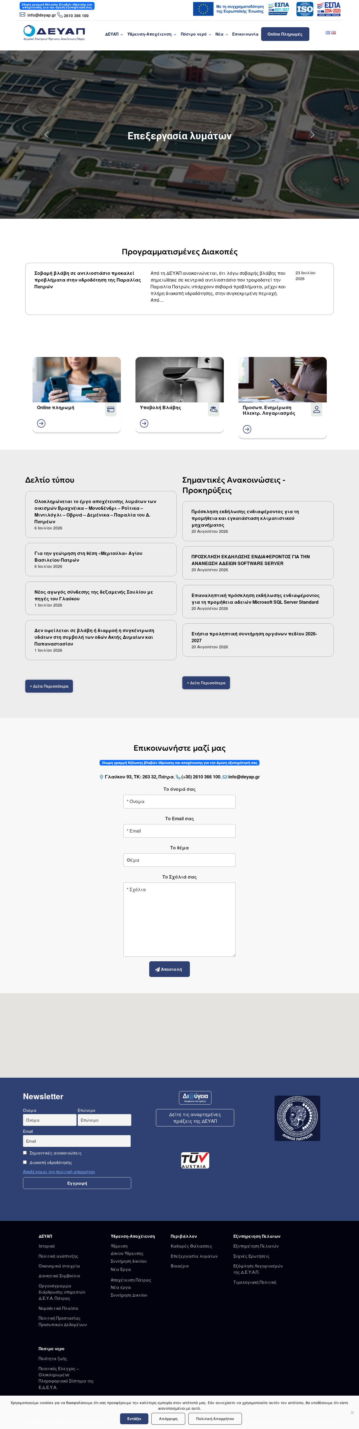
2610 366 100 (76, 15)
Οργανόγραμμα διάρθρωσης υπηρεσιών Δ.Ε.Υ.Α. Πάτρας (62, 1292)
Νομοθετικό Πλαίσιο (58, 1308)
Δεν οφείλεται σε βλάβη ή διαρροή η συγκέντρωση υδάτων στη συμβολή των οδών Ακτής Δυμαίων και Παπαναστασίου (94, 637)
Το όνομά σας (180, 789)
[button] (46, 134)
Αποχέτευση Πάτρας (131, 1280)
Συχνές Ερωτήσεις (251, 1256)
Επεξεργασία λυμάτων (194, 1256)
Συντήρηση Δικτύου (129, 1295)
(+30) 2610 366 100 (200, 776)
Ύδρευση (119, 1246)
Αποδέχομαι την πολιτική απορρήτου (59, 1171)
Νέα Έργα (121, 1269)
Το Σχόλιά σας (179, 876)
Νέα (219, 34)
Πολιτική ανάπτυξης (58, 1256)
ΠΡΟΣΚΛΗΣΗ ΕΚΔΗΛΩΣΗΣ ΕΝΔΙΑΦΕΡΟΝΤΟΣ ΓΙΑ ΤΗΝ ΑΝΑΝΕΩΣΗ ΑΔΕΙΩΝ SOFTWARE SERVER (251, 559)
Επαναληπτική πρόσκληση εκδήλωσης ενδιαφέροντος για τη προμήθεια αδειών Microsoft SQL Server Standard (256, 598)
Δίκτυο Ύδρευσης (127, 1253)
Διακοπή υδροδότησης (50, 1162)
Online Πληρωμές (285, 34)
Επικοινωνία (245, 34)
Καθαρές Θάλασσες (191, 1246)
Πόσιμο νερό (194, 34)
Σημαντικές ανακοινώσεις (55, 1153)
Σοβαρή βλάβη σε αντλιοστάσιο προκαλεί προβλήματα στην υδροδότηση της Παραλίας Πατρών (87, 280)
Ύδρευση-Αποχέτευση (149, 34)
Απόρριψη (168, 1418)
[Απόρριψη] (352, 1412)
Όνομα (29, 1110)
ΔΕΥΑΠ (111, 34)
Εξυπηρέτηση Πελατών (256, 1246)
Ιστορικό (47, 1246)
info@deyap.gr (41, 15)
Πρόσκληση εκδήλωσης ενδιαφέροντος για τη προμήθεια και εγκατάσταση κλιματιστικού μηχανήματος (245, 518)
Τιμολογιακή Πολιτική (254, 1282)
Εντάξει (134, 1418)
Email (28, 1131)
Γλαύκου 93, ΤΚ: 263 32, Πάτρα (139, 776)
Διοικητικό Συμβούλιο (59, 1275)
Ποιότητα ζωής (53, 1358)
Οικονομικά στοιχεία (59, 1266)
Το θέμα (179, 847)
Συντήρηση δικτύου (129, 1261)
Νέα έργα (121, 1287)
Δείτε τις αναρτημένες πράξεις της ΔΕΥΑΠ (195, 1117)
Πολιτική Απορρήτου (215, 1418)
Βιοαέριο (180, 1266)
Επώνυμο (86, 1110)
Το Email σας (179, 818)
